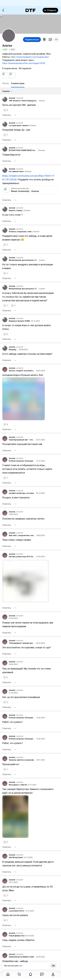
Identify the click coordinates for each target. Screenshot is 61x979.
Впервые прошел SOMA (19, 321)
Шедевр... (13, 349)
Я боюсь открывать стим (20, 231)
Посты (5, 83)
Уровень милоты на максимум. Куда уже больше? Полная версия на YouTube (22, 760)
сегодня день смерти (18, 125)
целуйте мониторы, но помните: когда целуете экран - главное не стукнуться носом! (22, 493)
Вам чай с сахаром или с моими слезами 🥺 (22, 535)
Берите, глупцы (16, 210)
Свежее (6, 91)
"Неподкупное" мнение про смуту (22, 643)
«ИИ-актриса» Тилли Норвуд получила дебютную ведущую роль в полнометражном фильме (23, 101)
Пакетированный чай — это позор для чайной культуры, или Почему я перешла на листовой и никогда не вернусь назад (22, 440)
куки (20, 966)
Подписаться (32, 39)
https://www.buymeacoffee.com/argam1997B (23, 63)
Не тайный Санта (16, 171)
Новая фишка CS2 (16, 936)
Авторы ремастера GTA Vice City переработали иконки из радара (22, 556)
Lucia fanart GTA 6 (16, 911)
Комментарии (17, 83)
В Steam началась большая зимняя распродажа (22, 461)
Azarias (12, 98)
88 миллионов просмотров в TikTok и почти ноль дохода (23, 260)
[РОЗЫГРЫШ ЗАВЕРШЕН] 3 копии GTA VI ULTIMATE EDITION (23, 150)
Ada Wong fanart (16, 857)
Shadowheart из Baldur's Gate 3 (22, 957)
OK (53, 965)
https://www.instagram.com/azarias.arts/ (30, 57)
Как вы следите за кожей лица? (22, 371)
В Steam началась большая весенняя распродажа (22, 718)
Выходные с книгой (18, 785)
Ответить (6, 115)
